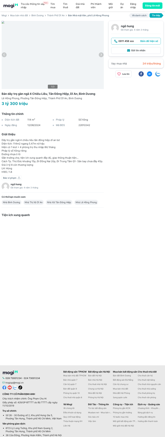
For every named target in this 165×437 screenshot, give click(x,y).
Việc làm (92, 421)
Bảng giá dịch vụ (145, 412)
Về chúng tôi (68, 408)
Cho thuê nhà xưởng (147, 388)
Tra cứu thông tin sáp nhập (34, 5)
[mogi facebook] (4, 387)
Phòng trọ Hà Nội (95, 397)
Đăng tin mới (152, 5)
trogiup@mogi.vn (14, 382)
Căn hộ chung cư (120, 384)
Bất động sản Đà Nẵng (123, 380)
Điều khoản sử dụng (72, 412)
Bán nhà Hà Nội (95, 380)
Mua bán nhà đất (120, 388)
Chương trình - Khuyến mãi (150, 408)
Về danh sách (139, 15)
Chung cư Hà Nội (95, 388)
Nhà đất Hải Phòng (121, 393)
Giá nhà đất (80, 5)
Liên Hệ (66, 425)
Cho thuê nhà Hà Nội (97, 384)
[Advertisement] (136, 102)
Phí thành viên (96, 5)
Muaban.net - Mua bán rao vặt (100, 412)
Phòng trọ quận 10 (71, 393)
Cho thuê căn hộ (145, 375)
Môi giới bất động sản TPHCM (125, 421)
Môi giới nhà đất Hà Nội (123, 425)
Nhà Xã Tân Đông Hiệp (59, 202)
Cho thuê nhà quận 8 (72, 397)
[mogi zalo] (15, 387)
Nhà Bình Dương (11, 202)
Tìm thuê (65, 5)
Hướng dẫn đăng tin (146, 417)
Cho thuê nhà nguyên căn (149, 384)
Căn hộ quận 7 (69, 384)
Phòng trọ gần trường (122, 412)
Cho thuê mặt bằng (146, 380)
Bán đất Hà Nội (95, 375)
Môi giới (111, 5)
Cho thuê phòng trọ (146, 393)
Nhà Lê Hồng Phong (86, 202)
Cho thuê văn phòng (147, 397)
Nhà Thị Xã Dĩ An (34, 202)
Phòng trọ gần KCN (121, 408)
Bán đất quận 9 (70, 388)
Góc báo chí (93, 417)
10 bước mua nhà (120, 417)
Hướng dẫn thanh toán (148, 421)
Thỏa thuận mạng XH (72, 421)
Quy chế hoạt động (71, 417)
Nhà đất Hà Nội (95, 393)
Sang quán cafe (120, 397)
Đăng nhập (133, 5)
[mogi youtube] (10, 387)
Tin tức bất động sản (97, 408)
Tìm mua (52, 5)
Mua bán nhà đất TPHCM (74, 375)
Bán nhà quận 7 (70, 380)
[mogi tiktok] (20, 387)
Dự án (122, 5)
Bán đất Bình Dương (122, 375)
